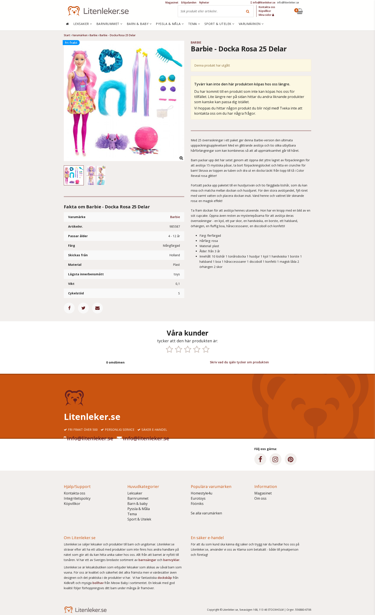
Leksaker (134, 493)
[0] (309, 11)
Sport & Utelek (139, 519)
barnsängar (147, 560)
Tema (132, 514)
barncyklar (171, 560)
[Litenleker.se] (98, 11)
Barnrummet (137, 498)
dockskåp (165, 578)
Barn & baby (137, 503)
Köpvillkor (72, 503)
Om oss (260, 498)
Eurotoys (198, 498)
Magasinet (263, 493)
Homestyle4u (201, 493)
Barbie (175, 217)
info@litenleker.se (90, 438)
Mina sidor (265, 15)
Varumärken (250, 24)
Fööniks (197, 503)
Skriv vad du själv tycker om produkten (239, 362)
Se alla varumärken (206, 513)
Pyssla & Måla (138, 508)
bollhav (98, 583)
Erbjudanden (188, 2)
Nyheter (204, 2)
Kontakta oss (74, 493)
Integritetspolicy (77, 498)
